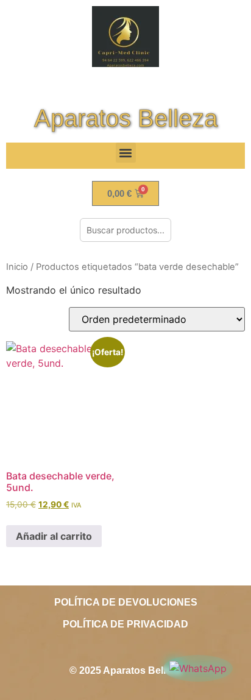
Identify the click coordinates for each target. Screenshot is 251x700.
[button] (126, 153)
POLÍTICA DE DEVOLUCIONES (125, 602)
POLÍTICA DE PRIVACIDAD (125, 624)
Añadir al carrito (54, 536)
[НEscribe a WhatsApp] (198, 668)
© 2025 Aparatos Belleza (125, 670)
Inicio (17, 266)
